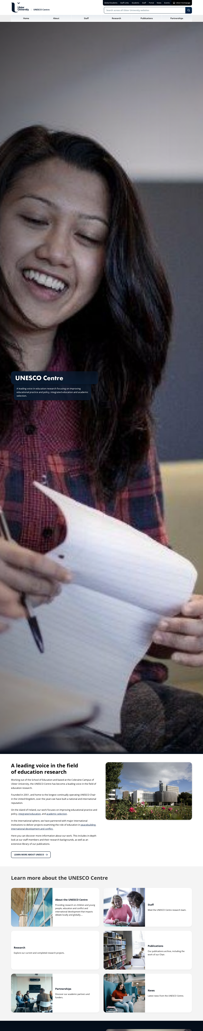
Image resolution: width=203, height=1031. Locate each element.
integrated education (29, 813)
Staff (151, 904)
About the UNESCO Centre (71, 899)
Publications (155, 945)
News (151, 990)
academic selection (56, 813)
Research (19, 947)
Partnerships (63, 988)
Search (188, 10)
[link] (55, 907)
